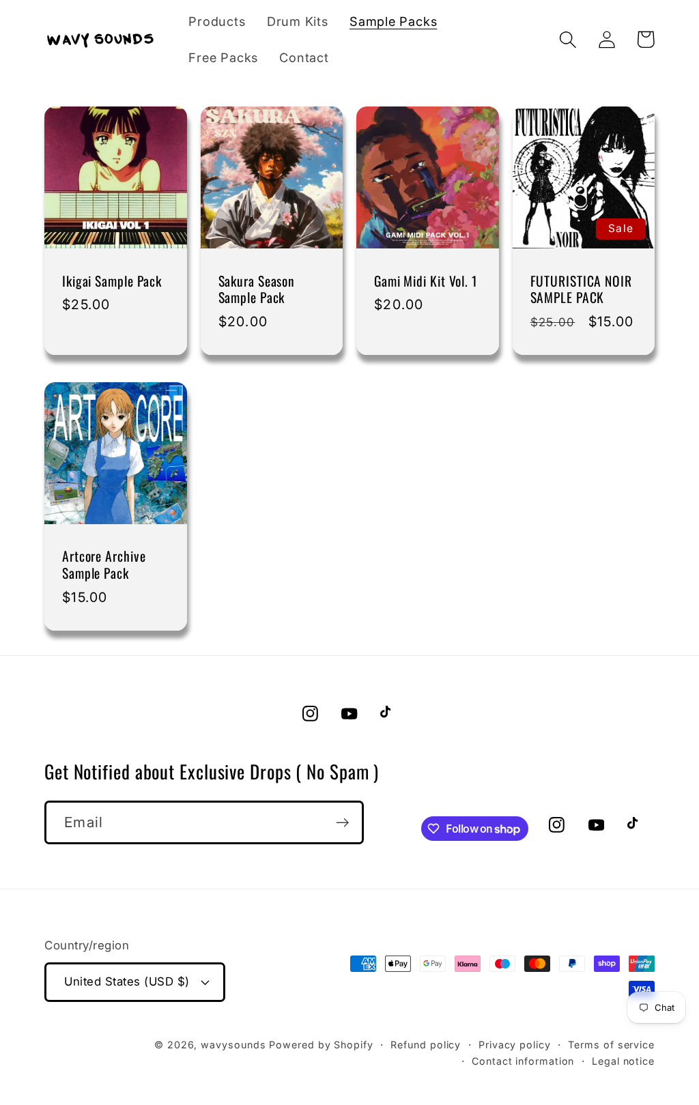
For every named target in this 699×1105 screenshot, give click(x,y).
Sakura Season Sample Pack (257, 289)
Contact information (523, 1061)
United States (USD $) (127, 981)
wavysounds (233, 1044)
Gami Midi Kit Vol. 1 (425, 281)
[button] (567, 39)
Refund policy (425, 1044)
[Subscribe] (342, 823)
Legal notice (623, 1061)
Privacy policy (515, 1044)
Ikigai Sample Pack (112, 281)
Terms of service (611, 1044)
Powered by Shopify (321, 1044)
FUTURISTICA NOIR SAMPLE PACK (581, 289)
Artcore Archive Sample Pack (104, 565)
